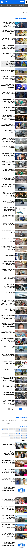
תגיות (22, 2)
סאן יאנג (23, 423)
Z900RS (8, 423)
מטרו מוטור (20, 420)
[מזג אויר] (6, 2)
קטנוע (4, 423)
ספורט (10, 5)
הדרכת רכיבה (13, 423)
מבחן (26, 423)
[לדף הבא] (9, 409)
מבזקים (15, 5)
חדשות (20, 5)
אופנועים (3, 420)
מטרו (22, 9)
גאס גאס (2, 422)
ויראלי (5, 5)
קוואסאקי (25, 422)
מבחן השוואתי (12, 422)
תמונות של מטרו (22, 415)
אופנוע (12, 420)
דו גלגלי (25, 420)
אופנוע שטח (7, 420)
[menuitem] (20, 5)
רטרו (2, 423)
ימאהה (16, 420)
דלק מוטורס (17, 422)
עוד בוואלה (24, 440)
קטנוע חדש (18, 423)
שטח (6, 422)
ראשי (26, 5)
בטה (8, 422)
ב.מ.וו (22, 422)
